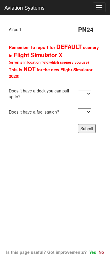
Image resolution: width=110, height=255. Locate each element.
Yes (92, 252)
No (101, 252)
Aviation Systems (24, 7)
